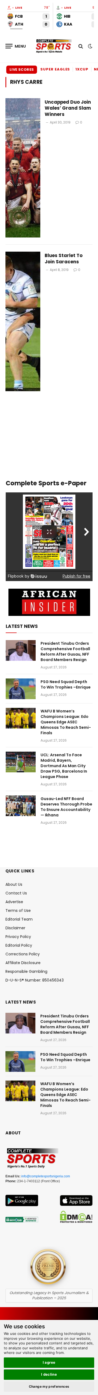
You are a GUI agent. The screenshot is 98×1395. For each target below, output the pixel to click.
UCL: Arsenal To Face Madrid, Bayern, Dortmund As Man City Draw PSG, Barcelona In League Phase (64, 765)
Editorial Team (19, 919)
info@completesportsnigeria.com (45, 1176)
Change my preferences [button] (49, 1386)
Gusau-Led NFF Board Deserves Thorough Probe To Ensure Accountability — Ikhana (66, 807)
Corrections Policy (22, 954)
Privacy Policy (18, 936)
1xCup (81, 69)
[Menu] (15, 46)
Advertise (14, 902)
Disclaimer (15, 928)
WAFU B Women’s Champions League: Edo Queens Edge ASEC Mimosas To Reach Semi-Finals (66, 722)
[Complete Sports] (53, 46)
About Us (13, 884)
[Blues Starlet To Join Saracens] (22, 321)
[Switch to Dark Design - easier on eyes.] (90, 46)
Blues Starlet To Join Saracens (63, 258)
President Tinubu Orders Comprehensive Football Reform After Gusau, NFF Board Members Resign (65, 651)
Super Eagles (55, 69)
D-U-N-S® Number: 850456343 (34, 980)
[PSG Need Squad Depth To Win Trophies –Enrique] (21, 688)
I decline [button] (49, 1374)
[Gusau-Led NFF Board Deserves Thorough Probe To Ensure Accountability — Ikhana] (21, 805)
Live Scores (22, 69)
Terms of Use (18, 910)
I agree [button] (49, 1362)
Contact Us (16, 893)
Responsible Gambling (26, 971)
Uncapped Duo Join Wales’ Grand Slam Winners (68, 108)
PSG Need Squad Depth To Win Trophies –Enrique (66, 684)
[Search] (80, 46)
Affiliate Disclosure (23, 962)
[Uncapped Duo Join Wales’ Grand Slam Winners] (22, 168)
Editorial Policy (18, 945)
